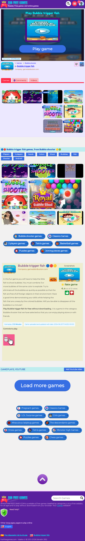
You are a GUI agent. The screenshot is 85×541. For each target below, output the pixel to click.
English (8, 527)
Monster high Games (67, 430)
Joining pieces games (56, 251)
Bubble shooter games (30, 236)
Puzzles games (26, 251)
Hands (30, 154)
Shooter (6, 158)
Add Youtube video (74, 369)
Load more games (42, 385)
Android (19, 158)
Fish (75, 154)
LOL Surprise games (31, 415)
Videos (34, 80)
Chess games (56, 437)
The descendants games (62, 422)
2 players (18, 154)
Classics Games (60, 236)
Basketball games (69, 243)
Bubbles (64, 154)
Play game (42, 49)
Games (6, 80)
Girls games (59, 415)
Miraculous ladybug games (25, 422)
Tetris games (42, 243)
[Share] (82, 64)
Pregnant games (30, 408)
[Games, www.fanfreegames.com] (15, 4)
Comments (20, 80)
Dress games (15, 430)
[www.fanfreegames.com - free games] (15, 499)
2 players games (16, 243)
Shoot (52, 154)
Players (6, 154)
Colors (41, 154)
